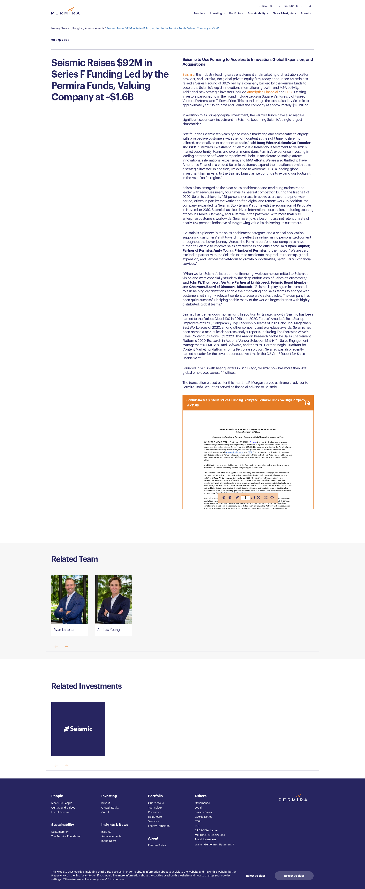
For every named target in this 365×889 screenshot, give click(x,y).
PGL (197, 826)
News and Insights (72, 28)
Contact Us (266, 6)
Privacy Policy (203, 812)
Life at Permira (60, 812)
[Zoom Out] (224, 498)
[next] (66, 646)
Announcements (94, 28)
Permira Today (157, 845)
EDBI (288, 92)
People (198, 13)
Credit (105, 812)
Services (153, 821)
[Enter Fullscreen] (266, 498)
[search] (309, 6)
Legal (198, 807)
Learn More (88, 875)
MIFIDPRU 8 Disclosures (210, 835)
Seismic (188, 74)
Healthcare (155, 817)
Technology (155, 807)
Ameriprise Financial (262, 92)
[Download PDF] (272, 498)
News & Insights (283, 13)
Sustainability (257, 13)
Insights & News (114, 824)
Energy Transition (159, 826)
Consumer (154, 812)
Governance (202, 803)
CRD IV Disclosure (206, 830)
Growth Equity (110, 807)
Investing (216, 13)
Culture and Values (63, 807)
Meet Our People (61, 803)
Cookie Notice (203, 817)
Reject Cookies (255, 875)
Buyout (105, 803)
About (305, 13)
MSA (198, 821)
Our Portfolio (156, 803)
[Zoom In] (230, 498)
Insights (106, 832)
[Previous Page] (238, 498)
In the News (108, 841)
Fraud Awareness (205, 839)
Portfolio (235, 13)
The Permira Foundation (66, 836)
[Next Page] (258, 498)
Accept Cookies (294, 875)
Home (54, 28)
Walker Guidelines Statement (213, 844)
